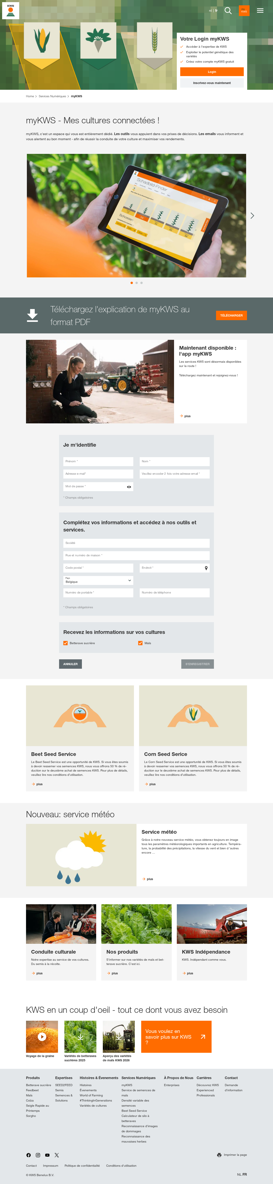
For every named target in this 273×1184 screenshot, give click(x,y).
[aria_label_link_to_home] (10, 10)
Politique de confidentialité (82, 1166)
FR (245, 1174)
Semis (59, 1090)
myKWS (127, 1085)
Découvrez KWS (208, 1085)
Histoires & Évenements (99, 1078)
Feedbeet (32, 1090)
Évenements (88, 1090)
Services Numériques (139, 1078)
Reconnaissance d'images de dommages (140, 1128)
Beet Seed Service (134, 1111)
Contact (231, 1078)
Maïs (148, 643)
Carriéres (204, 1078)
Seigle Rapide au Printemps (37, 1108)
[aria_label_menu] (260, 10)
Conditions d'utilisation (121, 1166)
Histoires (85, 1085)
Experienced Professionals (206, 1092)
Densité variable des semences (135, 1103)
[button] (42, 1039)
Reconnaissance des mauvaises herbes (136, 1138)
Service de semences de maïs (138, 1092)
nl (210, 11)
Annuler (70, 664)
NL (239, 1174)
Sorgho (31, 1116)
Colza (30, 1100)
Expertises (64, 1078)
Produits (33, 1078)
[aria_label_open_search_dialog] (228, 10)
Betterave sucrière (82, 643)
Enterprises (171, 1085)
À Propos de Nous (178, 1078)
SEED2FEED (64, 1085)
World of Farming (91, 1095)
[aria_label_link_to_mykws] (244, 10)
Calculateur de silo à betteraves (135, 1118)
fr (216, 11)
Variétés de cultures (93, 1105)
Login (212, 72)
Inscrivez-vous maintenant (212, 83)
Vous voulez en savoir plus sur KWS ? (168, 1036)
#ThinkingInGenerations (96, 1100)
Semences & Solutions (64, 1097)
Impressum (50, 1166)
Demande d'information (234, 1087)
